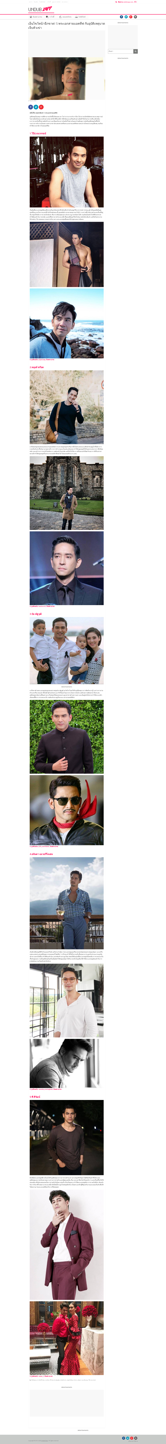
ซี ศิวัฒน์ (33, 1380)
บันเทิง (36, 2)
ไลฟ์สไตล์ (42, 2)
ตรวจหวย (64, 2)
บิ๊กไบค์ (51, 1380)
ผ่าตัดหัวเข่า (63, 1380)
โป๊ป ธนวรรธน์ (92, 1380)
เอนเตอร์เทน (66, 17)
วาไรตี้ (49, 2)
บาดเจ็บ (47, 1380)
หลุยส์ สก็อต (70, 1380)
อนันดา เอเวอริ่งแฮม (83, 1380)
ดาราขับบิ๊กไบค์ (40, 1380)
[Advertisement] (66, 43)
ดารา (30, 2)
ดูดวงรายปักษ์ (56, 2)
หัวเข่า (75, 1380)
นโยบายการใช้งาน (133, 1441)
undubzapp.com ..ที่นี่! (127, 2)
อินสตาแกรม (37, 17)
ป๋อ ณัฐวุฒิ (56, 1380)
